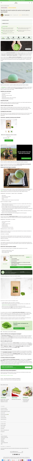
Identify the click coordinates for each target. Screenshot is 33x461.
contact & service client (4, 437)
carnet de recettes (3, 417)
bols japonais (2, 431)
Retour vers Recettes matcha (5, 5)
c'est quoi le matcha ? (4, 408)
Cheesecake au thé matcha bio (16, 399)
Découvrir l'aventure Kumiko (26, 158)
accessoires (2, 428)
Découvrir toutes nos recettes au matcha (7, 375)
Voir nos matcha (28, 367)
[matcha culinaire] (16, 298)
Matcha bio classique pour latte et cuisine (17, 255)
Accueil (2, 378)
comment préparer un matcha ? (5, 411)
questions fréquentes (4, 436)
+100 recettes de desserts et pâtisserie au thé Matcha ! (12, 378)
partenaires (2, 441)
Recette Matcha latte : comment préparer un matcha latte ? (26, 400)
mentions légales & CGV (4, 442)
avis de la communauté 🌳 (5, 414)
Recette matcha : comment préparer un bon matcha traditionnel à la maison (5, 400)
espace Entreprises (3, 419)
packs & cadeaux (3, 425)
